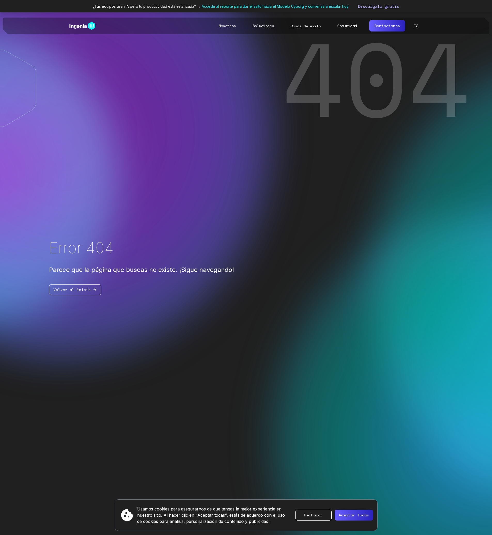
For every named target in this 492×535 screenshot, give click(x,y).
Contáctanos (387, 25)
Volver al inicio (72, 289)
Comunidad (347, 25)
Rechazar (313, 515)
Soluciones (263, 25)
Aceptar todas (354, 515)
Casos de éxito (306, 26)
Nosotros (227, 25)
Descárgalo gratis (378, 6)
